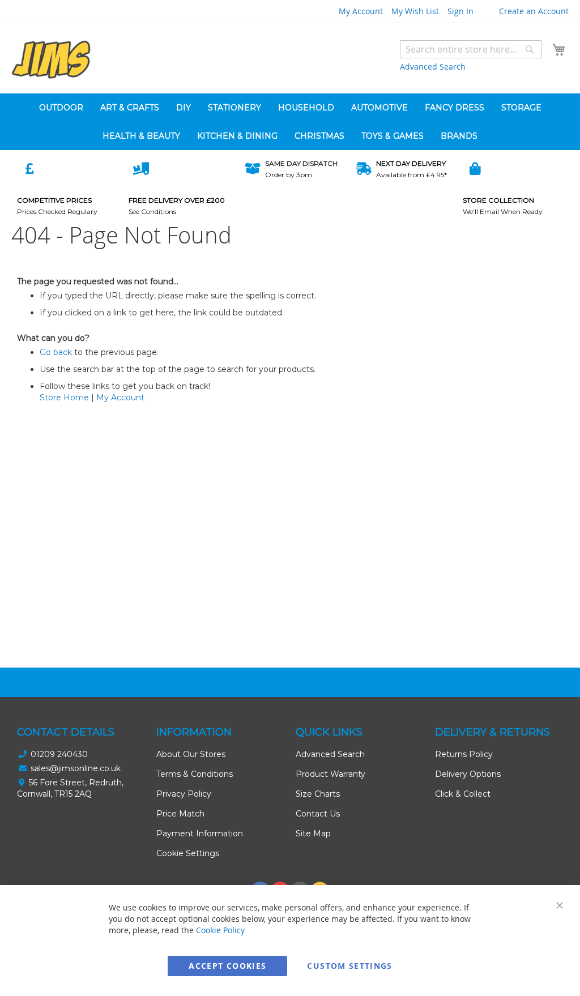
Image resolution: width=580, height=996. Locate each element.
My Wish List (415, 11)
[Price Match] (29, 168)
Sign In (460, 11)
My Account (361, 11)
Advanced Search (433, 66)
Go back (56, 352)
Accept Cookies (227, 965)
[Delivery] (141, 168)
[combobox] (470, 49)
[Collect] (475, 168)
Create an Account (534, 11)
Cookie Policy (220, 930)
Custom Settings (349, 965)
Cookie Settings (187, 853)
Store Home (64, 397)
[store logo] (51, 59)
